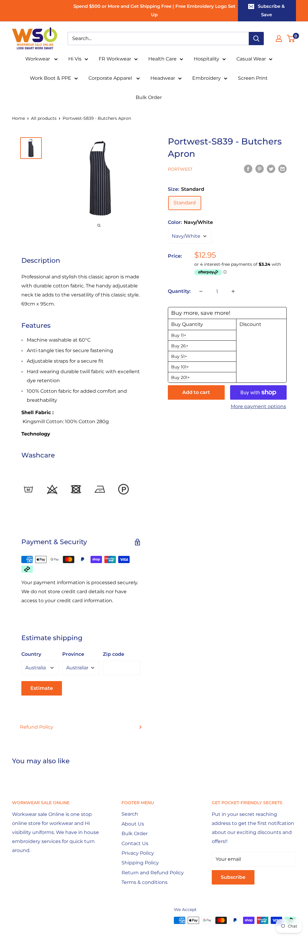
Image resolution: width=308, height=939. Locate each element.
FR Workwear (115, 59)
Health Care (162, 59)
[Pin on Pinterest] (259, 168)
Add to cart (196, 392)
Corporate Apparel (110, 78)
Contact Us (135, 843)
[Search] (256, 38)
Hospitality (206, 59)
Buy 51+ (179, 356)
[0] (291, 38)
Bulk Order (149, 97)
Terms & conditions (145, 882)
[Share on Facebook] (248, 168)
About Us (133, 824)
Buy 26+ (179, 346)
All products (44, 118)
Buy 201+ (180, 377)
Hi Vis (75, 59)
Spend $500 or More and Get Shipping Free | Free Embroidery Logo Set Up (154, 10)
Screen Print (253, 78)
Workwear (38, 59)
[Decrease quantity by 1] (201, 291)
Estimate (41, 688)
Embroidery (206, 78)
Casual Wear (251, 59)
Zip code (113, 654)
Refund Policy (36, 727)
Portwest (180, 169)
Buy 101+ (180, 367)
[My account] (279, 38)
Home (18, 118)
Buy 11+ (178, 335)
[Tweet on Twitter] (271, 168)
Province (73, 654)
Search (130, 814)
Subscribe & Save (271, 10)
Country (31, 654)
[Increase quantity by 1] (233, 291)
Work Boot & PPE (50, 78)
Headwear (162, 78)
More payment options (258, 406)
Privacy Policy (138, 853)
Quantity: (179, 291)
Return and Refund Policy (153, 872)
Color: (190, 222)
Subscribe (233, 877)
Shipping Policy (140, 863)
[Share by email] (282, 168)
